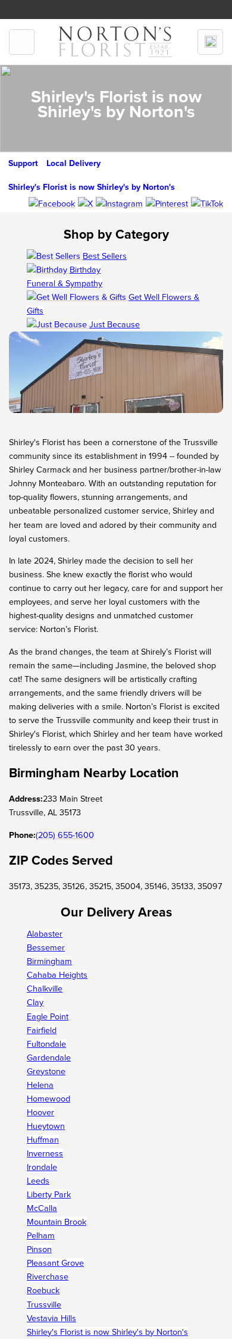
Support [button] (23, 163)
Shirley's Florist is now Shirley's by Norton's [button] (91, 187)
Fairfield (42, 1030)
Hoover (40, 1113)
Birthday (85, 270)
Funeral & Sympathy (64, 284)
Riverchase (47, 1277)
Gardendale (49, 1058)
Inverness (45, 1154)
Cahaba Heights (57, 975)
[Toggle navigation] (22, 42)
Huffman (43, 1140)
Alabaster (44, 934)
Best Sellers (105, 256)
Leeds (38, 1181)
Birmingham (49, 961)
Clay (35, 1002)
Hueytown (46, 1126)
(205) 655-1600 (65, 835)
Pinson (39, 1249)
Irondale (42, 1167)
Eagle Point (47, 1017)
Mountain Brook (56, 1222)
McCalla (42, 1208)
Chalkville (44, 989)
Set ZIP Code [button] (145, 7)
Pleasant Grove (55, 1263)
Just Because (114, 325)
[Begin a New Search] (210, 42)
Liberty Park (49, 1195)
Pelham (41, 1236)
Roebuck (43, 1290)
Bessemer (46, 948)
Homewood (48, 1099)
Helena (40, 1085)
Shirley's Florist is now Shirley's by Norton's (107, 1332)
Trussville (44, 1305)
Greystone (46, 1071)
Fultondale (46, 1044)
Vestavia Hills (51, 1318)
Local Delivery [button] (73, 163)
